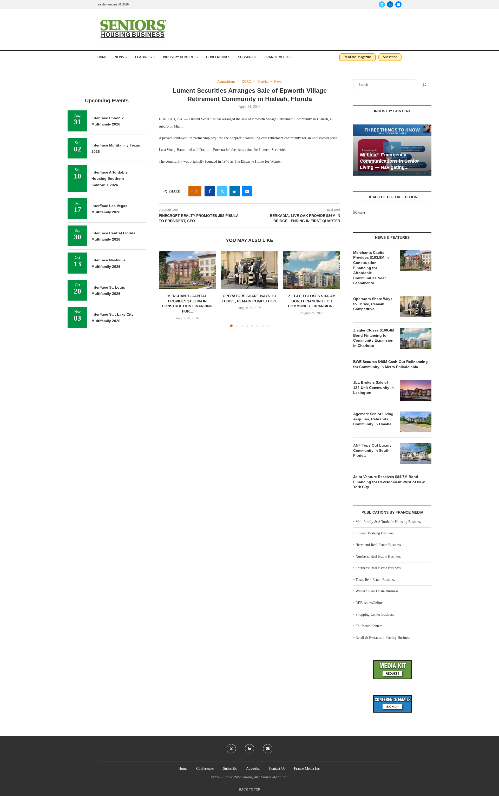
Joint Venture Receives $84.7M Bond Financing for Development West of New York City (389, 482)
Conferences (218, 57)
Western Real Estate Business (377, 591)
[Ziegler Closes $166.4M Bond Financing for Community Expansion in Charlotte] (311, 270)
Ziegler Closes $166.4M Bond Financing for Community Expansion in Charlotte (373, 338)
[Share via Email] (247, 191)
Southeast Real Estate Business (378, 568)
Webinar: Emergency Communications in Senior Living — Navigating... (389, 161)
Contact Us (277, 769)
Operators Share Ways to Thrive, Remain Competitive (372, 304)
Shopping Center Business (375, 614)
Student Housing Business (374, 533)
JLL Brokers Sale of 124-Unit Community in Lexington (373, 387)
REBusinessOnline (369, 603)
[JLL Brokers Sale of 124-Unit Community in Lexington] (415, 390)
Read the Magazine (357, 57)
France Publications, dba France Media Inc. (255, 777)
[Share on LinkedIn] (234, 191)
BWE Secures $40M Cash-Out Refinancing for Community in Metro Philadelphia (390, 364)
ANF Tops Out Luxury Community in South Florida (372, 450)
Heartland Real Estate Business (378, 545)
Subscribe (247, 57)
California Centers (369, 626)
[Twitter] (382, 4)
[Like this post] (196, 191)
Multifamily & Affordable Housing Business (388, 522)
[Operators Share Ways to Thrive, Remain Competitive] (249, 270)
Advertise (253, 769)
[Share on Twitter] (222, 191)
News (119, 57)
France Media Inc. (307, 769)
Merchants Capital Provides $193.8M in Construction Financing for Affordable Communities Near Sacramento (371, 267)
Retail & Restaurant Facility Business (383, 638)
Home (102, 57)
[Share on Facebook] (210, 191)
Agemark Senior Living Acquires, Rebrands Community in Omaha (373, 419)
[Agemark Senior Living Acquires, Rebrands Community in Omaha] (415, 422)
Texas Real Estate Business (375, 580)
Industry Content (179, 57)
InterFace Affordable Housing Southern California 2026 (109, 178)
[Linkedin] (390, 4)
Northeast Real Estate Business (378, 557)
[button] (165, 288)
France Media (277, 57)
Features (143, 57)
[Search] (424, 84)
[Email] (398, 4)
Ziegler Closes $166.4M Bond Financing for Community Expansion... (312, 301)
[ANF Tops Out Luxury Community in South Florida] (415, 453)
